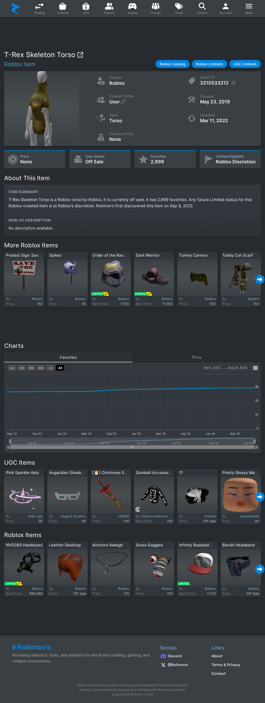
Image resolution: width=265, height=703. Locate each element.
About (216, 656)
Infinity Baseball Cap (198, 544)
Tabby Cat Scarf (237, 255)
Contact (218, 673)
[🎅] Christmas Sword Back (118, 472)
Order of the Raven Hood (115, 255)
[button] (173, 64)
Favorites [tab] (68, 357)
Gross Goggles (149, 544)
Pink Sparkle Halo (22, 472)
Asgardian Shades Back (71, 472)
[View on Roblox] (80, 54)
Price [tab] (197, 357)
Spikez (55, 255)
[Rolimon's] (16, 8)
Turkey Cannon (193, 255)
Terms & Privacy (225, 664)
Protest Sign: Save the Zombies (35, 255)
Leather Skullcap (65, 544)
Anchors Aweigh (107, 544)
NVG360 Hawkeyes (24, 544)
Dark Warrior (148, 255)
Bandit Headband (238, 544)
